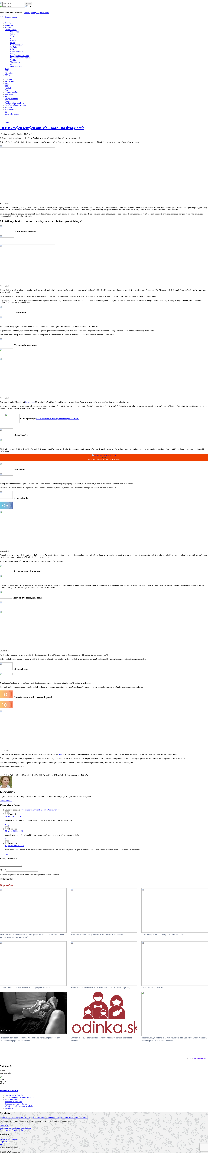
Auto (7, 71)
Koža (12, 49)
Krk (11, 38)
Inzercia (15, 1139)
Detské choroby (11, 30)
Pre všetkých (25, 1118)
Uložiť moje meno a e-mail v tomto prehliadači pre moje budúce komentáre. (31, 875)
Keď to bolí (14, 34)
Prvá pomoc (14, 32)
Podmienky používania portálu (11, 1130)
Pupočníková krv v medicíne (20, 58)
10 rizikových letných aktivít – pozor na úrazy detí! (42, 128)
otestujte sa (9, 1108)
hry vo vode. (30, 402)
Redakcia (3, 1139)
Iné (11, 64)
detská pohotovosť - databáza (16, 1104)
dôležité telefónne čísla (13, 1102)
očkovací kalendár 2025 (14, 1100)
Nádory (12, 53)
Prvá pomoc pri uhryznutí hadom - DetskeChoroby (40, 810)
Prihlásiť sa (4, 1126)
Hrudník (13, 40)
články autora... (6, 801)
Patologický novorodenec (19, 56)
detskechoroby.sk (11, 17)
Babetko (8, 27)
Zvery (7, 69)
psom (61, 754)
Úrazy (7, 122)
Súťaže (7, 75)
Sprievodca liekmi (16, 66)
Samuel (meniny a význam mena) (36, 13)
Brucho (12, 43)
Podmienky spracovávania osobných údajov (16, 1128)
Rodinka (8, 23)
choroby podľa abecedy (14, 1095)
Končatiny (14, 47)
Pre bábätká (83, 1118)
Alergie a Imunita (16, 51)
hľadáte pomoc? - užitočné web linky (19, 1106)
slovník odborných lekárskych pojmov (19, 1097)
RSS (9, 1139)
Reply (7, 824)
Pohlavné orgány (16, 45)
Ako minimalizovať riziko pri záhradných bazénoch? (57, 419)
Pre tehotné (54, 1118)
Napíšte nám (5, 1141)
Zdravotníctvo (15, 62)
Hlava (12, 36)
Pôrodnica (9, 73)
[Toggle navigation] (1, 17)
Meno (3, 870)
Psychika (13, 60)
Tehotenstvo (9, 25)
